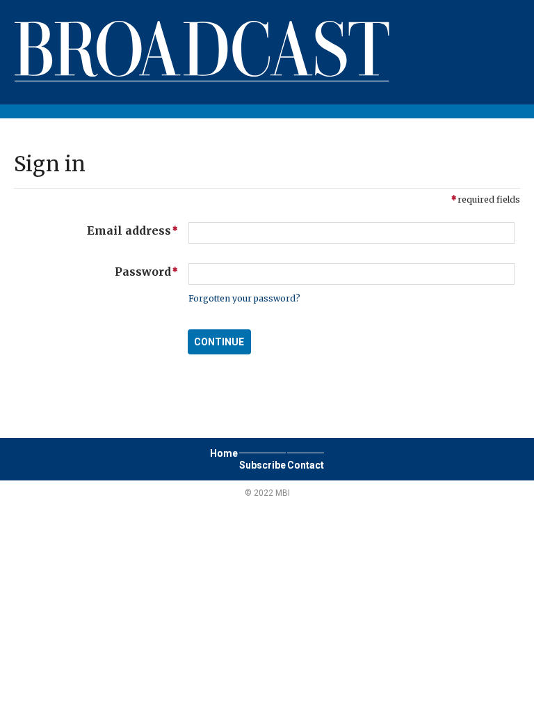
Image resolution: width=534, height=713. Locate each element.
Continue (219, 341)
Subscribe (262, 465)
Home (224, 453)
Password (95, 271)
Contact (305, 465)
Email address (95, 229)
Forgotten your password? (244, 298)
